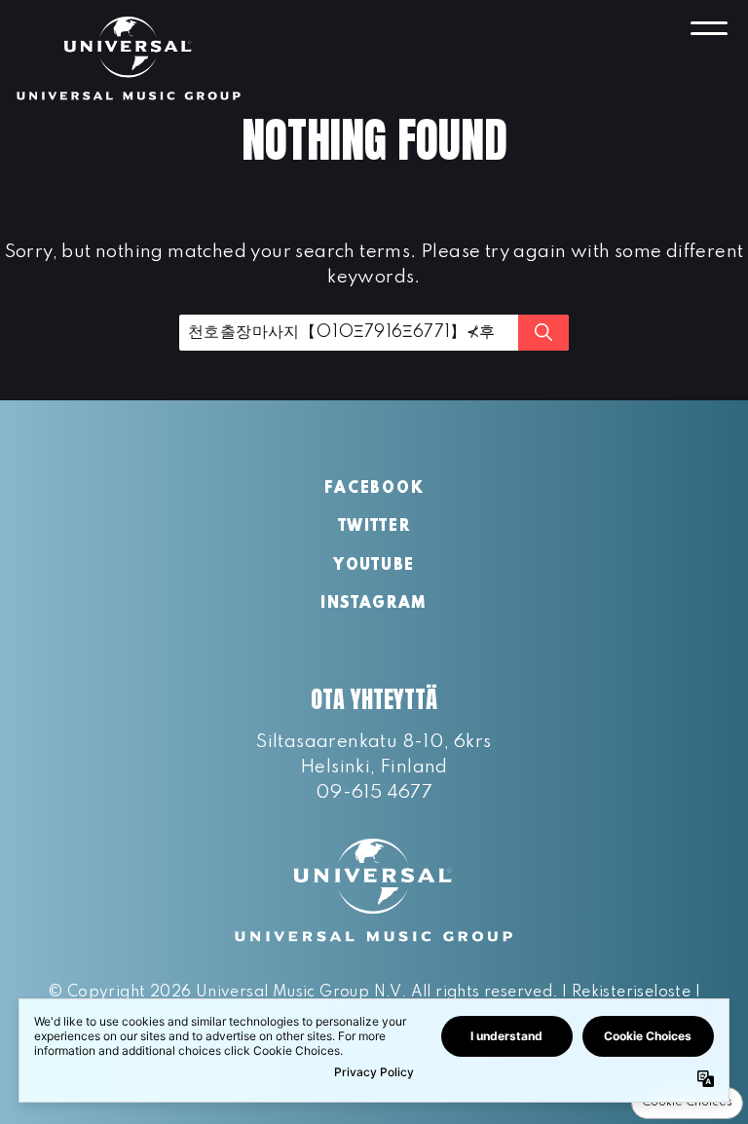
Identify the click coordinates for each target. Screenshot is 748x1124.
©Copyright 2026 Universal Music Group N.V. (227, 992)
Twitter (374, 527)
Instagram (374, 604)
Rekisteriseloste (631, 992)
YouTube (374, 566)
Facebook (374, 489)
